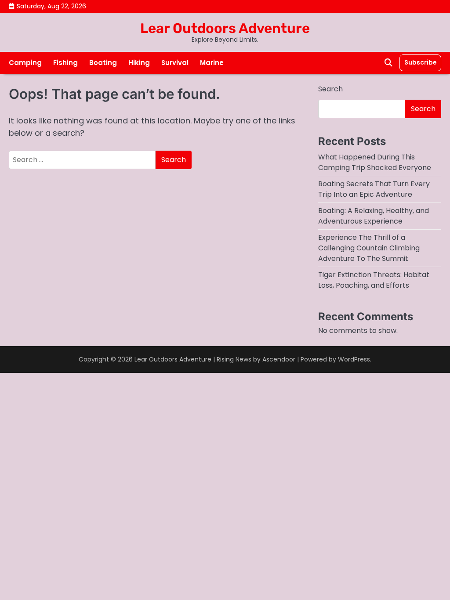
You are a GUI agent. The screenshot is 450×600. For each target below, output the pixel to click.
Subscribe (420, 62)
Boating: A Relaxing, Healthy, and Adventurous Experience (373, 216)
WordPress (354, 359)
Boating (103, 62)
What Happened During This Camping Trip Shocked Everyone (374, 162)
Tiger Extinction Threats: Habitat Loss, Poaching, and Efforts (373, 280)
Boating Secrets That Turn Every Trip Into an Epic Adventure (374, 189)
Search (330, 89)
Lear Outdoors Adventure (225, 28)
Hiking (139, 62)
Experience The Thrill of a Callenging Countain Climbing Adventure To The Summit (369, 248)
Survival (175, 62)
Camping (25, 62)
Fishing (65, 62)
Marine (212, 62)
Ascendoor (278, 359)
